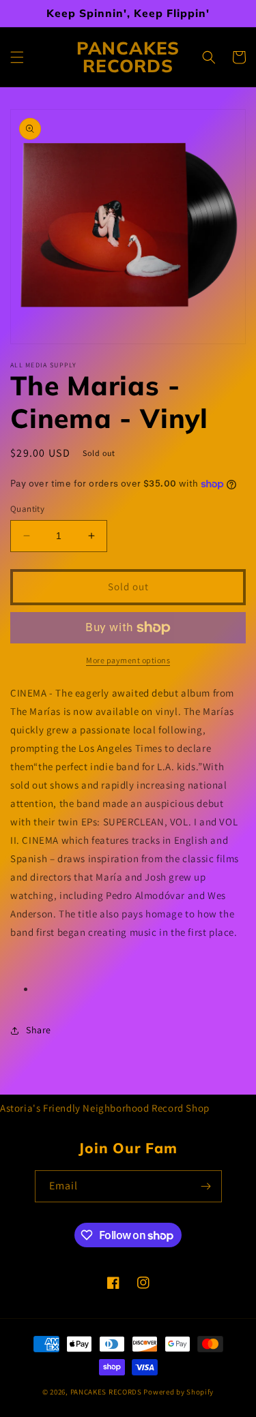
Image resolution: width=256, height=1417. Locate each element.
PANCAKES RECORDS (106, 1392)
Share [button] (38, 1030)
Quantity (27, 509)
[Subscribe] (206, 1186)
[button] (17, 57)
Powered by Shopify (178, 1392)
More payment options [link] (128, 660)
